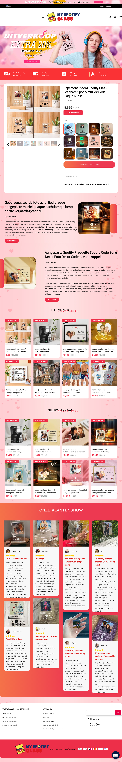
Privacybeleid (7, 713)
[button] (13, 112)
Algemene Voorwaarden (10, 725)
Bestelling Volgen (48, 713)
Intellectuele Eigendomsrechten (54, 729)
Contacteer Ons (48, 721)
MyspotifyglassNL (69, 749)
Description (10, 217)
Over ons (46, 717)
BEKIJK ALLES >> (68, 311)
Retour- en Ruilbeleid (50, 725)
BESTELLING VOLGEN (104, 6)
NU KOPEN (11, 241)
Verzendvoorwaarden (10, 721)
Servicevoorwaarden (9, 717)
